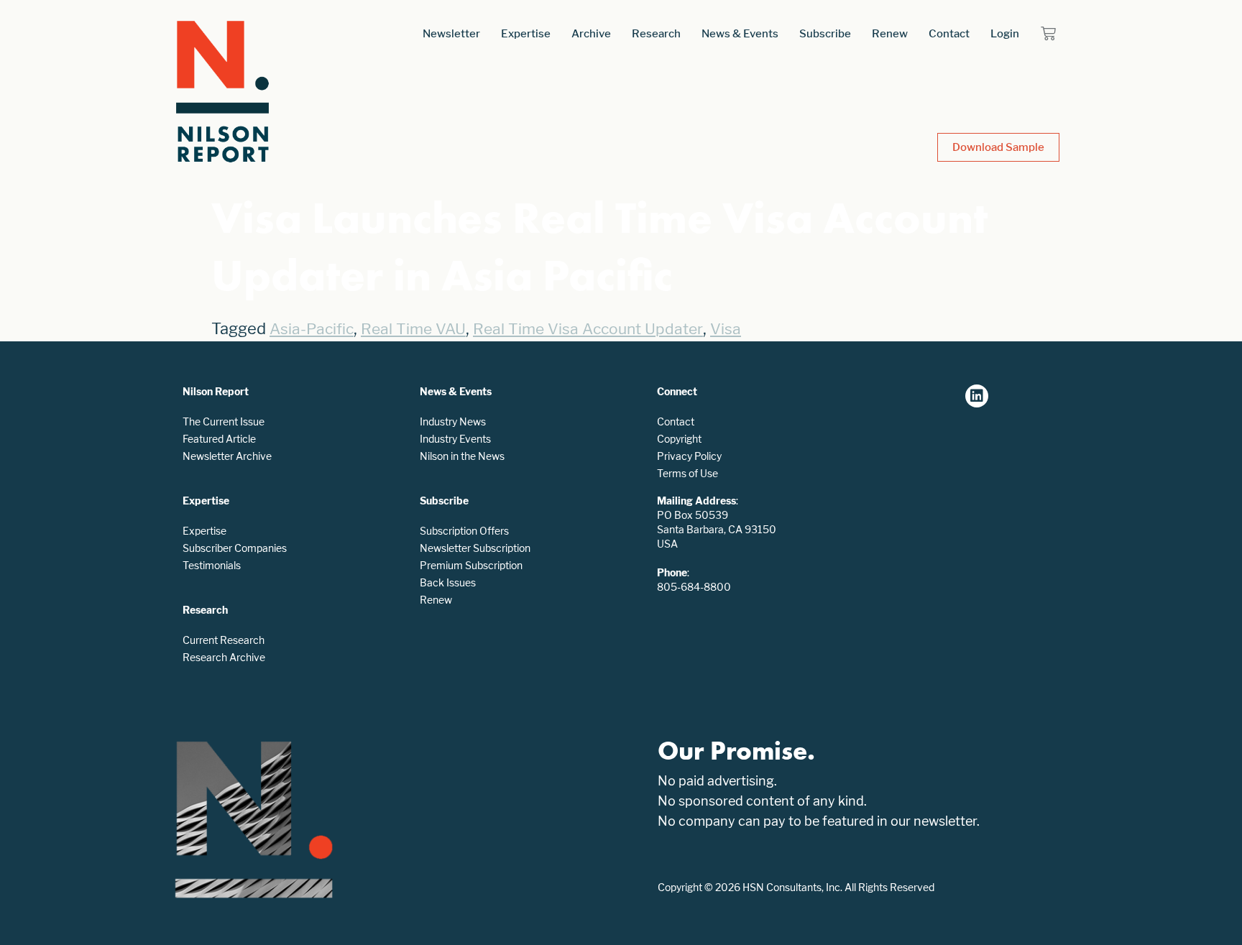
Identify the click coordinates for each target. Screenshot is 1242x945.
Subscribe (825, 33)
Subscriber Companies (235, 548)
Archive (591, 33)
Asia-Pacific (312, 329)
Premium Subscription (471, 565)
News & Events (740, 33)
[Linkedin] (976, 395)
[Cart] (1048, 33)
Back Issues (448, 582)
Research (656, 33)
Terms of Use (687, 473)
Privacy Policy (689, 456)
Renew (890, 33)
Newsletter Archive (227, 456)
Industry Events (455, 439)
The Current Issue (223, 421)
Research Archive (224, 657)
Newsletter (451, 33)
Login (1004, 33)
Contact (949, 33)
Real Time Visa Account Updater (588, 329)
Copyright (679, 439)
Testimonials (212, 565)
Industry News (453, 421)
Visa (725, 329)
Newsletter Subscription (475, 548)
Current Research (223, 640)
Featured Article (219, 439)
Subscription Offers (464, 531)
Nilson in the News (462, 456)
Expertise (526, 33)
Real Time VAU (413, 329)
